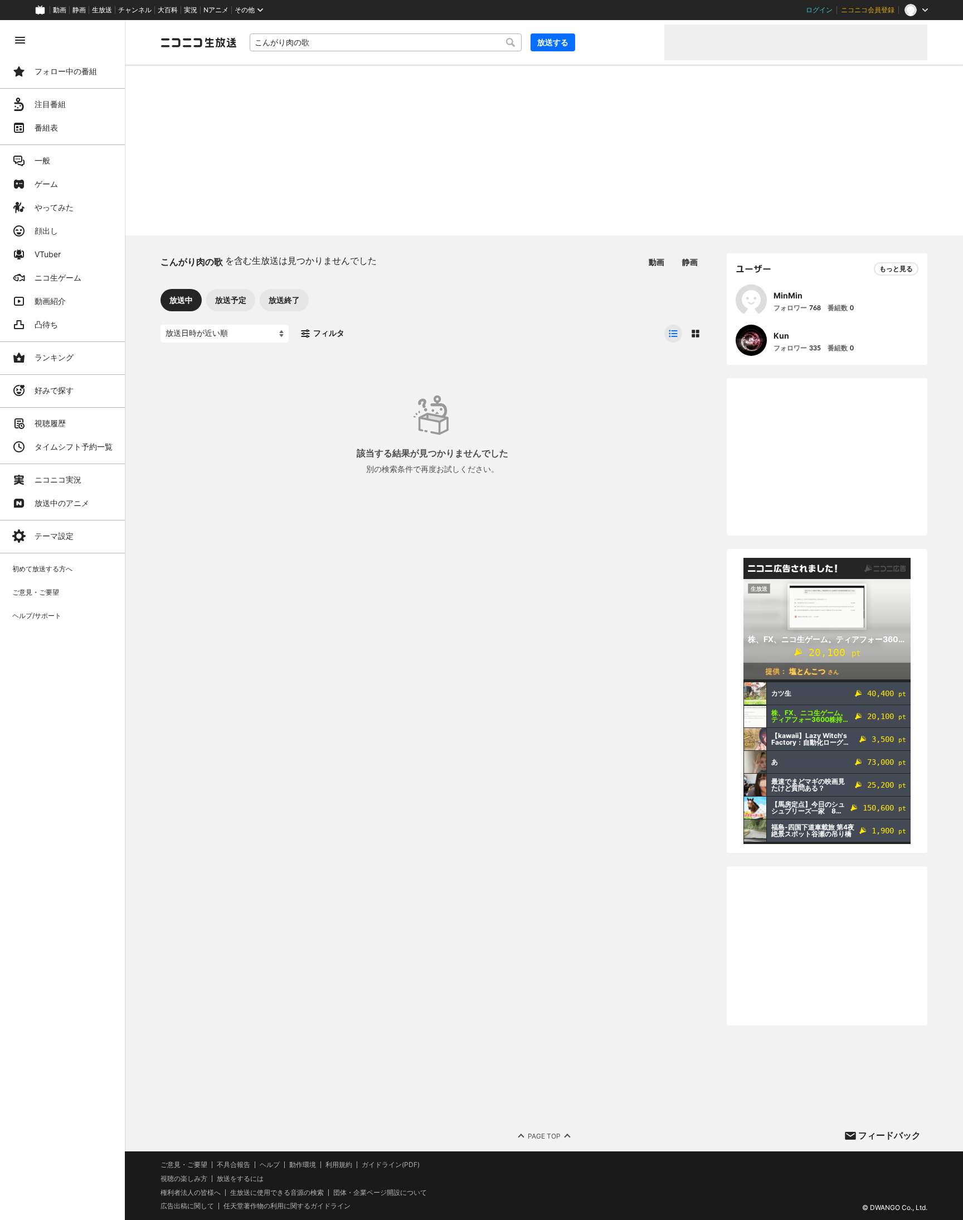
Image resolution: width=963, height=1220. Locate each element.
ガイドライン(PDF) (391, 1164)
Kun (781, 335)
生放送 (102, 10)
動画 (59, 10)
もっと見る (896, 268)
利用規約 (338, 1164)
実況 (190, 10)
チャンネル (135, 10)
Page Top (544, 1136)
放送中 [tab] (181, 300)
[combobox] (386, 42)
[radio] (673, 334)
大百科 (168, 10)
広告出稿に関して (187, 1206)
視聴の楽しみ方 (183, 1178)
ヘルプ (270, 1164)
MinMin (788, 295)
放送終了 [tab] (284, 300)
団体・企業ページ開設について (380, 1192)
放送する (552, 42)
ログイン (819, 10)
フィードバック (889, 1135)
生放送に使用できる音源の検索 (277, 1192)
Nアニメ (215, 10)
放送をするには (240, 1178)
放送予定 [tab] (230, 300)
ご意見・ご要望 (183, 1164)
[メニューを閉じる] (20, 40)
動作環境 (302, 1164)
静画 (79, 10)
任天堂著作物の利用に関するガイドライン (287, 1206)
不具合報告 (233, 1164)
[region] (62, 620)
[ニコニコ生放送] (198, 42)
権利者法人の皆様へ (190, 1192)
